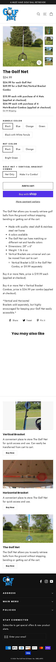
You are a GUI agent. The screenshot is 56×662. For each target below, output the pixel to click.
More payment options (28, 201)
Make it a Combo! (29, 174)
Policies (9, 610)
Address (9, 593)
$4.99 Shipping (9, 110)
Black (7, 126)
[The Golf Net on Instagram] (46, 581)
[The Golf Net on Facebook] (41, 581)
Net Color (10, 144)
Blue (18, 126)
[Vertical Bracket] (28, 415)
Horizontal (23, 300)
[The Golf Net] (28, 528)
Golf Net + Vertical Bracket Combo (23, 168)
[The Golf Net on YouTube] (51, 581)
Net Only (9, 174)
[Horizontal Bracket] (28, 474)
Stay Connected (16, 619)
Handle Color (12, 121)
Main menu (11, 601)
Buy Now (10, 453)
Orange (29, 126)
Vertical (8, 300)
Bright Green (11, 157)
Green (42, 126)
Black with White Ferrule (17, 134)
